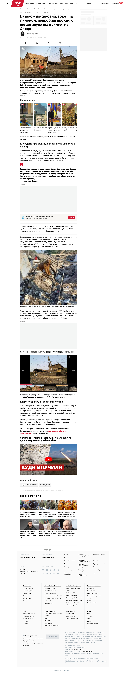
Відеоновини (27, 596)
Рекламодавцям (68, 570)
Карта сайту (96, 570)
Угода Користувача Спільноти (83, 570)
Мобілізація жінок (71, 595)
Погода (25, 601)
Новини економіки (94, 586)
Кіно (24, 611)
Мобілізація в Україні (73, 586)
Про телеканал (68, 564)
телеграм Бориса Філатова (36, 38)
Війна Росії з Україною (52, 586)
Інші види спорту (92, 623)
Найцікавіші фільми (29, 613)
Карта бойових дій (50, 591)
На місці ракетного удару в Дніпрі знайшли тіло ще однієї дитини (47, 138)
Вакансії (95, 561)
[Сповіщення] (95, 3)
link (43, 569)
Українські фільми (28, 616)
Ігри (71, 3)
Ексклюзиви (54, 3)
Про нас (66, 554)
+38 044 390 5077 (48, 557)
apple (80, 661)
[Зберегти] (71, 42)
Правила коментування (82, 575)
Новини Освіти (49, 611)
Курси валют (91, 591)
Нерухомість (70, 611)
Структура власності (99, 564)
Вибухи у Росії (48, 601)
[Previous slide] (23, 370)
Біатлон (89, 621)
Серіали (25, 623)
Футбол (89, 616)
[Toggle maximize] (74, 357)
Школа (46, 618)
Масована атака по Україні (52, 598)
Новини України (42, 3)
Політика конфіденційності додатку (83, 566)
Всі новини (29, 3)
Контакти (95, 557)
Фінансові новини (92, 593)
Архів (94, 567)
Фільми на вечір (28, 618)
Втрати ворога (48, 603)
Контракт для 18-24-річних (74, 598)
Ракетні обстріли (49, 588)
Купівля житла (70, 616)
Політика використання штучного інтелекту (84, 560)
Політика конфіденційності (83, 555)
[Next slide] (73, 370)
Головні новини (28, 588)
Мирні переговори (50, 593)
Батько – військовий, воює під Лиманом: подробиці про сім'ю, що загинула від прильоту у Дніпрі (57, 9)
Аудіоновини (27, 598)
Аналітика (64, 3)
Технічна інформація (99, 554)
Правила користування (68, 573)
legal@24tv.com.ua (87, 651)
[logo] (18, 3)
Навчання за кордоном (51, 625)
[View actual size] (70, 357)
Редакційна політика (70, 561)
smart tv (91, 661)
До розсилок (53, 637)
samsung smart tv (102, 661)
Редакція (66, 557)
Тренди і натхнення (72, 618)
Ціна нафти (90, 588)
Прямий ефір (27, 593)
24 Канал (22, 9)
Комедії (25, 621)
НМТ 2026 (47, 620)
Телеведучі (67, 567)
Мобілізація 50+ (70, 593)
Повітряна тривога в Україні (53, 596)
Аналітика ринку (71, 613)
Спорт (89, 611)
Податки (89, 600)
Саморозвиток (48, 623)
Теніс (88, 618)
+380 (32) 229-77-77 (76, 649)
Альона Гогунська (32, 34)
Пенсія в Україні (92, 603)
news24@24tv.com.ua (27, 557)
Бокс (88, 613)
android (70, 661)
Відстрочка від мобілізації (74, 600)
